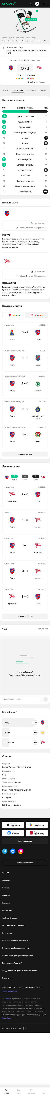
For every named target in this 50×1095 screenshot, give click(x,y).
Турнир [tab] (43, 90)
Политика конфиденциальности (15, 948)
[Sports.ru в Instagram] (21, 852)
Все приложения (25, 841)
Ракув (21, 75)
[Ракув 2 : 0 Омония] (19, 78)
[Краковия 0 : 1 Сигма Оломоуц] (30, 78)
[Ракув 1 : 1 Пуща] (16, 78)
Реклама (5, 903)
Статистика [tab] (17, 90)
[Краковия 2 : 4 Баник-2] (32, 78)
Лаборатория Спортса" (12, 963)
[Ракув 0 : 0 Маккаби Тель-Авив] (18, 78)
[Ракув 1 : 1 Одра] (21, 78)
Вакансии (6, 895)
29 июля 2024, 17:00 (19, 60)
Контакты (6, 888)
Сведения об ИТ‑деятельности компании (19, 970)
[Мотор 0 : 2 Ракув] (22, 78)
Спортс (4, 38)
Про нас (5, 873)
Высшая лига (30, 38)
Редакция (6, 880)
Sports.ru (8, 998)
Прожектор (7, 933)
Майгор (32, 82)
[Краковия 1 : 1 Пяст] (33, 78)
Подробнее (6, 1018)
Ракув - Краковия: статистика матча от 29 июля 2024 (32, 41)
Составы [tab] (31, 90)
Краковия (31, 75)
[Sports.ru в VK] (13, 852)
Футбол (11, 38)
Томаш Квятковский (11, 782)
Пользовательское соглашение (15, 940)
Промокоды (7, 978)
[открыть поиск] (30, 4)
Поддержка (7, 910)
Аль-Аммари (40, 82)
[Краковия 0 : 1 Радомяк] (27, 78)
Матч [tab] (5, 90)
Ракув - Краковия (8, 41)
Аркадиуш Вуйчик (22, 789)
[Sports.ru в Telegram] (5, 852)
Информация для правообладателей (17, 955)
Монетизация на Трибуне (13, 925)
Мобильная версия (25, 862)
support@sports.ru (9, 991)
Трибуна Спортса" (9, 918)
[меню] (44, 3)
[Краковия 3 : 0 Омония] (28, 78)
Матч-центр (20, 38)
